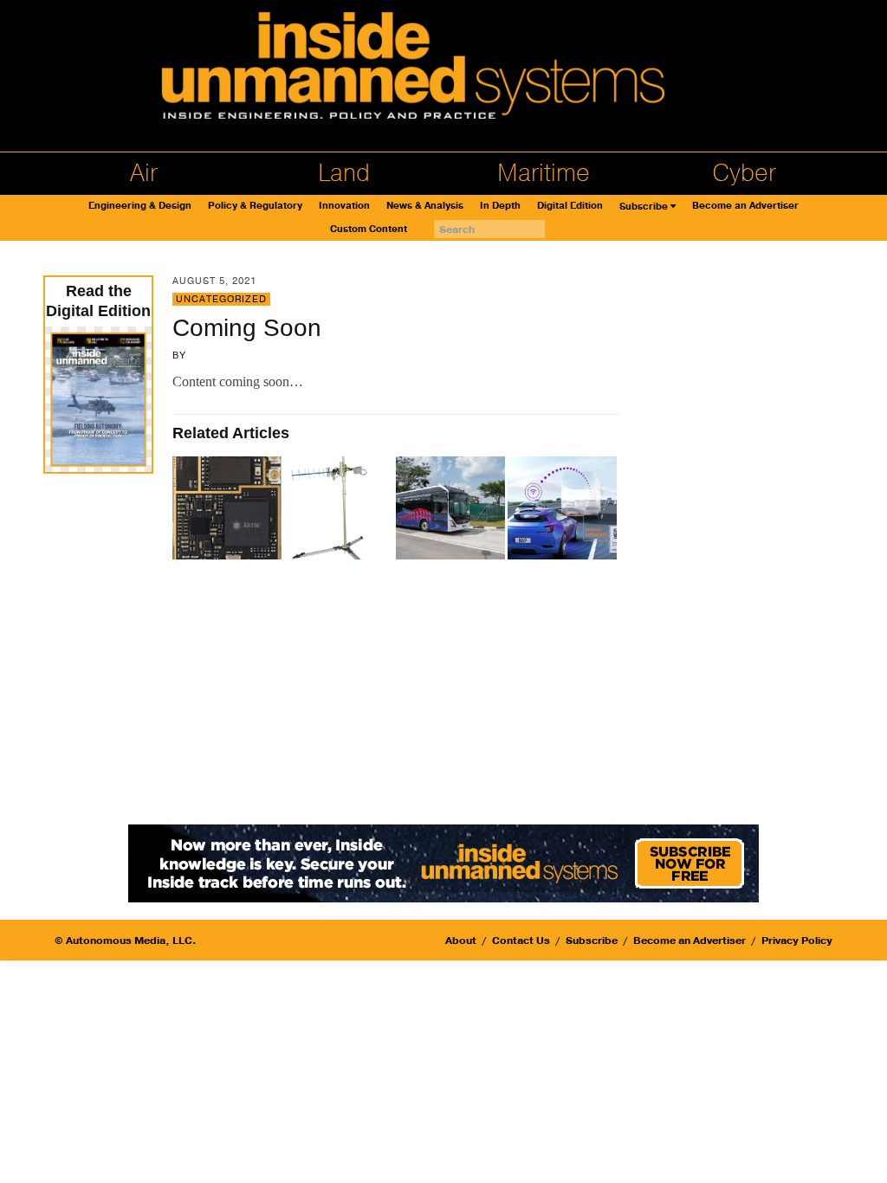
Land (344, 173)
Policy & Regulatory (255, 205)
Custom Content (368, 229)
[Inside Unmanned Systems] (443, 70)
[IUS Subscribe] (443, 862)
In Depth (500, 205)
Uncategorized (221, 299)
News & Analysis (424, 205)
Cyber (744, 173)
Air (144, 173)
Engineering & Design (139, 205)
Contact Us (521, 940)
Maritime (543, 173)
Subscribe (643, 206)
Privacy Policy (796, 940)
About (460, 940)
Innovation (344, 205)
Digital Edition (570, 205)
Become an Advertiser (745, 205)
